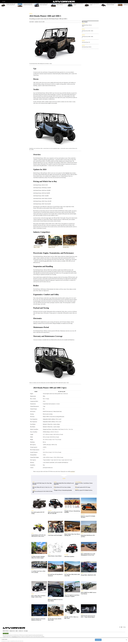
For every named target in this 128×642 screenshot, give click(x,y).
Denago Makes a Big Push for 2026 (88, 575)
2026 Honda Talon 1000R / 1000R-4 (87, 37)
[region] (64, 640)
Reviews (76, 489)
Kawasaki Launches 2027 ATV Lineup (82, 487)
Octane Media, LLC (15, 636)
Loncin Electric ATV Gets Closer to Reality (62, 487)
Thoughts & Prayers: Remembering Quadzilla (63, 490)
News (49, 533)
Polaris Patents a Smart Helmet (55, 556)
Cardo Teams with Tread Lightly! (55, 535)
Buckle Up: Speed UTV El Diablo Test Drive (83, 490)
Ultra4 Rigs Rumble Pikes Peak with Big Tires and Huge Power (64, 484)
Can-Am (34, 490)
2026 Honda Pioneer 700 (86, 42)
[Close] (126, 640)
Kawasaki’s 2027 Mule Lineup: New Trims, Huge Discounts (42, 484)
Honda (30, 13)
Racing (66, 532)
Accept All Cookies (98, 639)
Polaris (66, 554)
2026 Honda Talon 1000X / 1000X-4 (87, 31)
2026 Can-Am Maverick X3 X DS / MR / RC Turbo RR (42, 492)
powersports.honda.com (48, 467)
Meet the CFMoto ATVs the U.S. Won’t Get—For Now (42, 488)
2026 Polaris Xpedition (69, 556)
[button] (121, 627)
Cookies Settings (5, 633)
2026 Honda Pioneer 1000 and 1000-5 (87, 26)
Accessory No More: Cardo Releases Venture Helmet (84, 484)
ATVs (55, 489)
